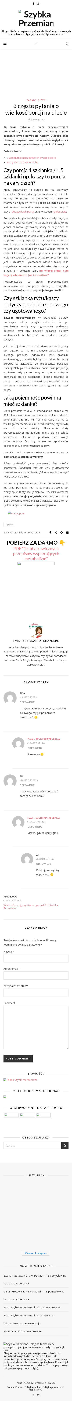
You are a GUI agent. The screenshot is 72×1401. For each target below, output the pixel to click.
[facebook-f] (34, 3)
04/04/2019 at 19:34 (12, 900)
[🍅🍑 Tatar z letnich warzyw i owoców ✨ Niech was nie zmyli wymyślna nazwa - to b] (58, 1214)
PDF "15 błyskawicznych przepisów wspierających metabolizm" (36, 553)
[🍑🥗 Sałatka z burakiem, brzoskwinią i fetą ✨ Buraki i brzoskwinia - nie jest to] (58, 1191)
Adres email (11, 968)
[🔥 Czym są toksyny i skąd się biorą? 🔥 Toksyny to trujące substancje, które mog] (36, 1236)
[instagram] (38, 3)
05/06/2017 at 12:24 (36, 821)
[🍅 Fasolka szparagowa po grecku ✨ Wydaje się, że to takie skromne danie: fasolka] (58, 1236)
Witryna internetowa (15, 985)
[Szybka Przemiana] (36, 18)
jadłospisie (59, 211)
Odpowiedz (27, 702)
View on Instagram (36, 1253)
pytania (9, 524)
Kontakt (19, 1387)
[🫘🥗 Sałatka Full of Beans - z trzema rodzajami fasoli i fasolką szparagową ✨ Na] (13, 1191)
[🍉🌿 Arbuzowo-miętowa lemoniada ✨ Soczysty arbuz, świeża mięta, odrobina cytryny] (13, 1236)
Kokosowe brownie (48, 1307)
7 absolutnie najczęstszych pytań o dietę (31, 157)
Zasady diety (36, 100)
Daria (6, 1291)
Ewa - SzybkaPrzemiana (43, 739)
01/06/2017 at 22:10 (29, 697)
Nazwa (8, 951)
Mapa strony (35, 1389)
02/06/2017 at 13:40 (36, 743)
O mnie (11, 1387)
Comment (9, 1003)
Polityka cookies (33, 1387)
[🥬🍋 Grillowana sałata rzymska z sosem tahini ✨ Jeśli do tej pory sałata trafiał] (13, 1214)
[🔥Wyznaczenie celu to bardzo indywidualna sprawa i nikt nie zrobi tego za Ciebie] (36, 1191)
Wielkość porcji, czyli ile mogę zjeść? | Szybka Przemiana (30, 906)
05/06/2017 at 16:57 (45, 858)
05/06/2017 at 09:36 (29, 780)
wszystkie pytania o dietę (22, 162)
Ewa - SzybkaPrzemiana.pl (23, 532)
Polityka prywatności (53, 1387)
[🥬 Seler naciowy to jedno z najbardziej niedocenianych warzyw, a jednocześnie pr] (36, 1214)
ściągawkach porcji (23, 211)
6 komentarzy (36, 119)
